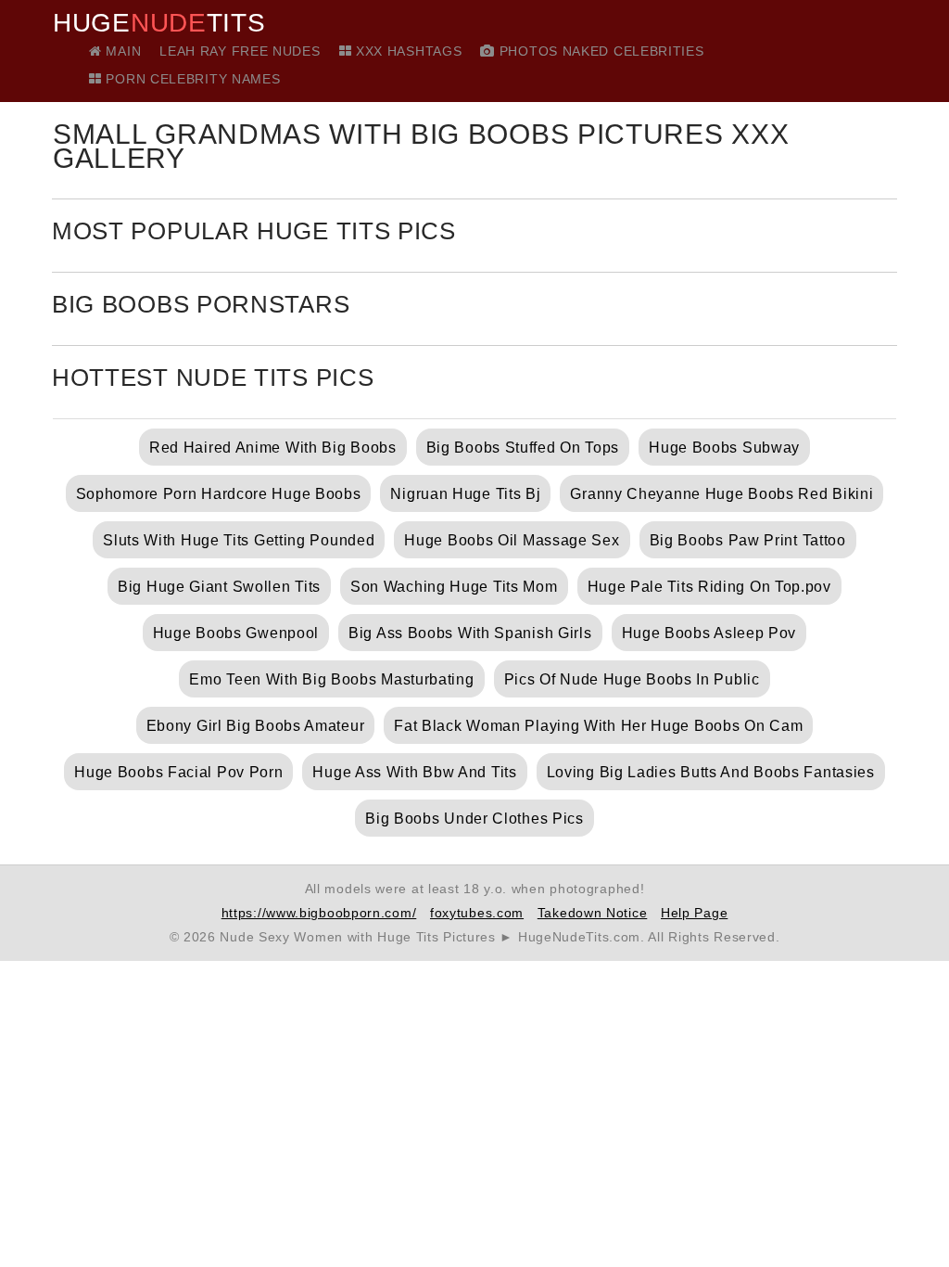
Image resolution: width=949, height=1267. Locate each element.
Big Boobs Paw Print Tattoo (748, 540)
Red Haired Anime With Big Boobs (273, 447)
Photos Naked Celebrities (599, 51)
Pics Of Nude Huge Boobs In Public (632, 679)
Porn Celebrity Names (191, 78)
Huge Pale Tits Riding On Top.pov (709, 587)
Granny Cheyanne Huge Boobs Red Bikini (721, 494)
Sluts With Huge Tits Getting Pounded (238, 540)
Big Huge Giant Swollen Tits (219, 587)
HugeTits (159, 23)
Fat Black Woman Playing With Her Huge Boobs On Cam (598, 726)
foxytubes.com (477, 912)
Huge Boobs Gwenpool (236, 633)
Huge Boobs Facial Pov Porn (178, 772)
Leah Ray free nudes (239, 51)
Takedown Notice (593, 912)
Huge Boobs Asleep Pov (709, 633)
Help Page (694, 912)
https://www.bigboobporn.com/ (319, 912)
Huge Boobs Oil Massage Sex (511, 540)
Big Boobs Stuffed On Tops (523, 447)
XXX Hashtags (406, 51)
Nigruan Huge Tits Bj (465, 494)
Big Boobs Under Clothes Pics (474, 818)
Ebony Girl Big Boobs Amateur (255, 726)
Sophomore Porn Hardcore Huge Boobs (218, 494)
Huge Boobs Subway (724, 447)
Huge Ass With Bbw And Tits (414, 772)
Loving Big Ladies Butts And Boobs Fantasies (711, 772)
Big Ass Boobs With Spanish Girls (469, 633)
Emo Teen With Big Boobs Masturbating (331, 679)
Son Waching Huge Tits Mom (454, 587)
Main (121, 51)
